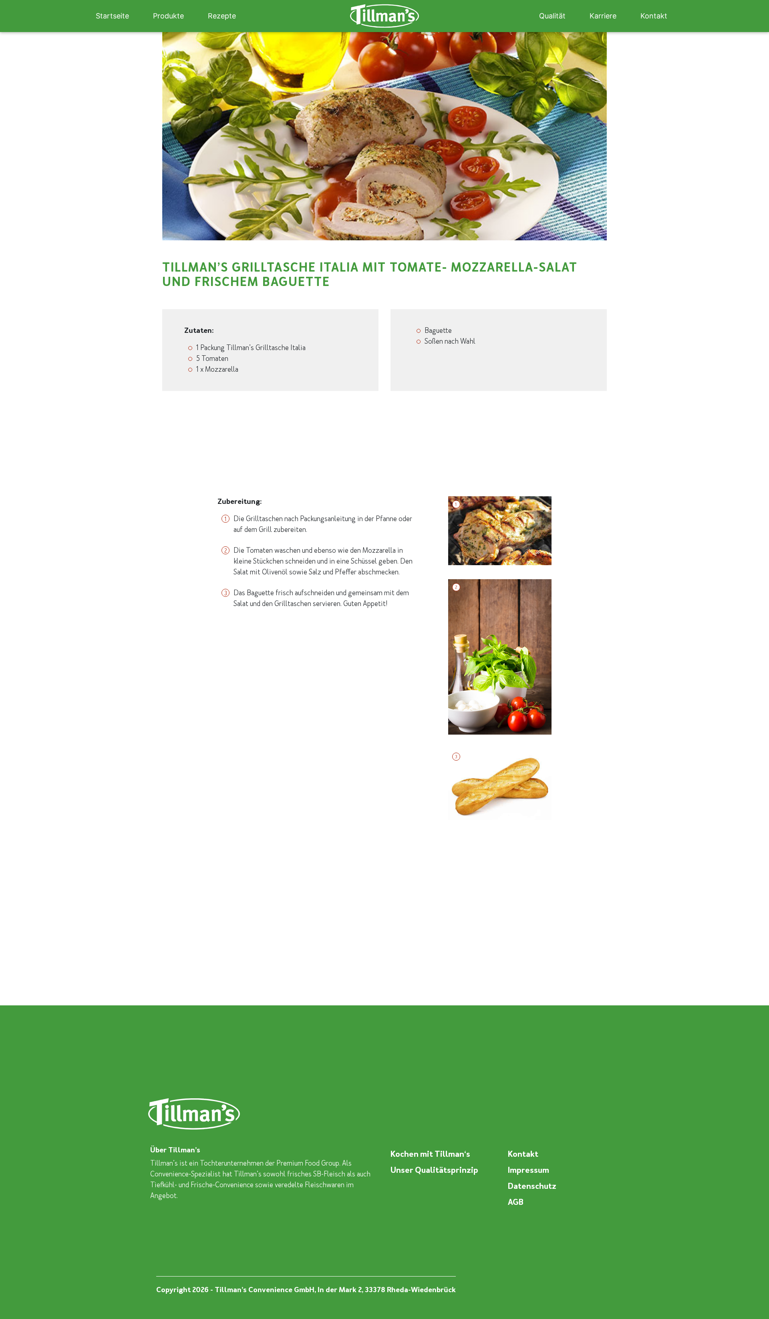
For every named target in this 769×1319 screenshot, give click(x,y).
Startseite (112, 16)
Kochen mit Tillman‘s (430, 1154)
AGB (515, 1202)
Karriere (603, 16)
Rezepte (222, 16)
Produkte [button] (168, 16)
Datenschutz (532, 1186)
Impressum (528, 1170)
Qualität (552, 16)
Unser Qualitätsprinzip (434, 1170)
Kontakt (653, 16)
